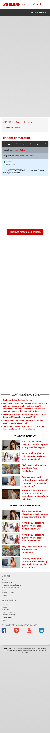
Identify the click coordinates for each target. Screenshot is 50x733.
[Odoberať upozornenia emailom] (23, 144)
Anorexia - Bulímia (13, 128)
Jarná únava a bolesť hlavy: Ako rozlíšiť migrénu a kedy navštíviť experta (35, 444)
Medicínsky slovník (8, 612)
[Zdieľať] (45, 144)
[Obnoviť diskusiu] (30, 144)
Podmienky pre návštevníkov (12, 585)
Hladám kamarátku (26, 156)
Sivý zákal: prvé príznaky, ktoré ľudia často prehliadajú (34, 468)
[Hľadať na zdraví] (9, 144)
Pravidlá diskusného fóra (10, 588)
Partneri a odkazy (8, 593)
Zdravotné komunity (8, 615)
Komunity (28, 122)
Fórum (19, 122)
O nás (4, 580)
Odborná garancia (8, 582)
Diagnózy (5, 607)
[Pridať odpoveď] (37, 144)
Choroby (5, 604)
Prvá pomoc (6, 610)
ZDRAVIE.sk (8, 122)
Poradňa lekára (7, 617)
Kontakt (4, 595)
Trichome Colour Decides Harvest (17, 400)
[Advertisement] (25, 41)
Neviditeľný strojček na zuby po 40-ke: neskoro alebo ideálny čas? (33, 456)
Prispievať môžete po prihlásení (25, 232)
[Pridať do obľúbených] (16, 144)
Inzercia (4, 590)
